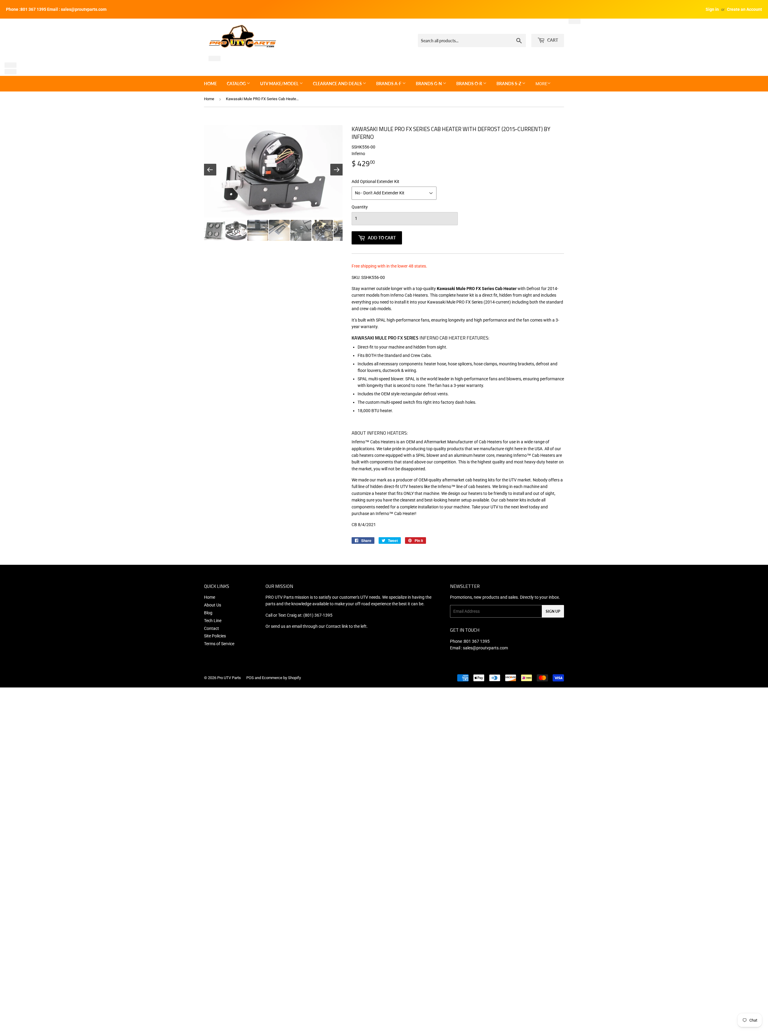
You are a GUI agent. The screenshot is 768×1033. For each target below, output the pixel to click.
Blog (208, 612)
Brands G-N (429, 83)
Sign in (712, 9)
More (541, 83)
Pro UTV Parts (229, 677)
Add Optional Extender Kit (375, 181)
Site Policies (215, 635)
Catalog (237, 83)
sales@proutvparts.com (485, 647)
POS (250, 677)
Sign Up (553, 611)
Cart (552, 40)
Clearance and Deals (338, 83)
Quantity (360, 207)
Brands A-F (389, 83)
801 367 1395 (477, 641)
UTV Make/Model (279, 83)
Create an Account (744, 9)
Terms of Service (219, 643)
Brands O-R (469, 83)
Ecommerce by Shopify (281, 677)
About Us (212, 605)
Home (210, 83)
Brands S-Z (509, 83)
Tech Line (212, 620)
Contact (211, 628)
